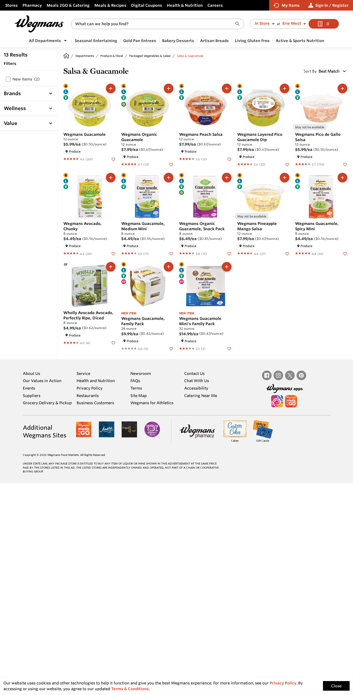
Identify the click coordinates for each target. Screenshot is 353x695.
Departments (84, 56)
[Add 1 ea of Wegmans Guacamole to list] (111, 88)
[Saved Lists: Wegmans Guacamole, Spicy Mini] (345, 253)
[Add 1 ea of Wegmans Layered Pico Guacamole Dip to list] (284, 88)
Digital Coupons (146, 5)
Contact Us (194, 373)
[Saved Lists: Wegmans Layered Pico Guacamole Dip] (287, 164)
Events (29, 388)
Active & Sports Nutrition (300, 40)
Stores (11, 5)
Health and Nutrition (96, 380)
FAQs (135, 380)
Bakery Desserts (178, 40)
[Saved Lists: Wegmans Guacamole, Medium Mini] (171, 253)
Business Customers (95, 402)
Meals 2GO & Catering (68, 5)
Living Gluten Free (252, 40)
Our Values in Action (42, 380)
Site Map (138, 395)
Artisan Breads (214, 40)
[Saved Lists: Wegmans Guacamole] (113, 159)
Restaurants (88, 395)
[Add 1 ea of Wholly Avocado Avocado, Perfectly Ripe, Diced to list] (111, 267)
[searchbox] (154, 24)
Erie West (291, 23)
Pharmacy (32, 5)
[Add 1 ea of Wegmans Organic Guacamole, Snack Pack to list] (226, 177)
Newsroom (140, 373)
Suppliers (31, 395)
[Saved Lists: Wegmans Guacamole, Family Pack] (171, 348)
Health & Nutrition (185, 5)
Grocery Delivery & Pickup (47, 402)
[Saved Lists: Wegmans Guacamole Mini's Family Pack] (229, 348)
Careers (215, 5)
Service (83, 373)
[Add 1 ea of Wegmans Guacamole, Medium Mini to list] (168, 177)
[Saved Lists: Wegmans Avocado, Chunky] (113, 253)
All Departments (45, 40)
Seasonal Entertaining (96, 40)
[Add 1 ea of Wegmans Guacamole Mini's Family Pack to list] (226, 267)
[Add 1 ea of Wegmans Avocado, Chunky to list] (111, 177)
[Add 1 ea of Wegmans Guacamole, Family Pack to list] (168, 267)
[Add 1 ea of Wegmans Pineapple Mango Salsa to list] (284, 177)
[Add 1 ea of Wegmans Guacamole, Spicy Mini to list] (342, 177)
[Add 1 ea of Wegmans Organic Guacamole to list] (168, 88)
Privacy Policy (90, 388)
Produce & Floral (111, 56)
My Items (291, 5)
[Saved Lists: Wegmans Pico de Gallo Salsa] (345, 164)
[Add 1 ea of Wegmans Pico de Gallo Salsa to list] (342, 88)
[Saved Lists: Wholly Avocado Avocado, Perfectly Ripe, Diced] (113, 343)
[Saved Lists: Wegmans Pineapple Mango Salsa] (287, 253)
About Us (31, 373)
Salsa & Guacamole (190, 56)
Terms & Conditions (130, 688)
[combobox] (157, 24)
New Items (26, 79)
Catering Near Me (200, 395)
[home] (66, 56)
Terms (136, 388)
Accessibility (196, 388)
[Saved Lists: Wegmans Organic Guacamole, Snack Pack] (229, 253)
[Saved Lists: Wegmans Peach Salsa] (229, 159)
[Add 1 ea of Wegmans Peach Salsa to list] (226, 88)
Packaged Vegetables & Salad (149, 56)
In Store (262, 23)
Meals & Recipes (110, 5)
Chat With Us (196, 380)
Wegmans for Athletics (151, 402)
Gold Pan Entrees (139, 40)
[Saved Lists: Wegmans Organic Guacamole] (171, 164)
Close (336, 685)
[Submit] (239, 24)
